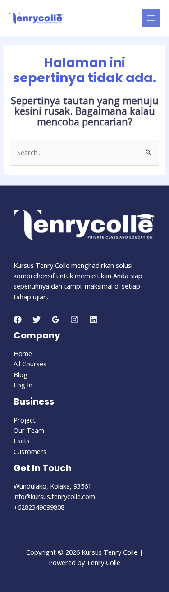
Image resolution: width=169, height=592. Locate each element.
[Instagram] (74, 320)
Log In (23, 384)
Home (23, 353)
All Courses (30, 363)
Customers (30, 451)
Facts (22, 440)
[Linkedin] (93, 320)
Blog (20, 374)
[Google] (55, 320)
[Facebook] (18, 320)
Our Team (29, 430)
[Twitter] (36, 320)
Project (25, 419)
